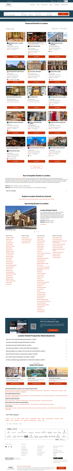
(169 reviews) (56, 77)
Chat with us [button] (9, 1)
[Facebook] (6, 447)
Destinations (32, 4)
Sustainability (39, 450)
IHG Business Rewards (41, 446)
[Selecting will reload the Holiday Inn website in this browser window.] (31, 436)
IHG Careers (23, 446)
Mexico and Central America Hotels (39, 407)
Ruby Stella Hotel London (14, 150)
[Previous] (34, 231)
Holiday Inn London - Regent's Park (58, 122)
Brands (51, 4)
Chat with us (23, 455)
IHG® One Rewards (64, 4)
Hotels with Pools (46, 390)
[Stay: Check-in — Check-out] (27, 14)
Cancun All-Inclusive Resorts (35, 395)
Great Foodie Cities (25, 390)
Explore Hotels (23, 447)
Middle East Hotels (62, 407)
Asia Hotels (14, 407)
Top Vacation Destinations (24, 404)
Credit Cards (56, 4)
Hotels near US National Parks (22, 400)
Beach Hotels (8, 395)
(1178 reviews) (15, 49)
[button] (66, 1)
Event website (43, 224)
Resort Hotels (11, 391)
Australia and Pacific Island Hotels (24, 407)
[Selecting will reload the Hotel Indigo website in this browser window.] (44, 432)
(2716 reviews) (56, 128)
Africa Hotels (8, 409)
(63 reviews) (35, 52)
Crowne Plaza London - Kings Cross (37, 147)
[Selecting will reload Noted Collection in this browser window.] (50, 432)
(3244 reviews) (15, 128)
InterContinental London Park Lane (16, 71)
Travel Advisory (39, 449)
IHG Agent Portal (24, 452)
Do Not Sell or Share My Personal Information (58, 452)
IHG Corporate (39, 454)
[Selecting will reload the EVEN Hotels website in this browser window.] (20, 436)
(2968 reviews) (15, 77)
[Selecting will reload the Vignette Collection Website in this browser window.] (31, 432)
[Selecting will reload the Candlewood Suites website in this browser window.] (63, 436)
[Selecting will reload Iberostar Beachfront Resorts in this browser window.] (9, 436)
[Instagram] (11, 447)
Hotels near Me (8, 404)
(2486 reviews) (56, 49)
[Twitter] (9, 447)
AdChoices (55, 447)
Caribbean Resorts (15, 395)
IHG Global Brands (24, 449)
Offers (38, 4)
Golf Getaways (23, 391)
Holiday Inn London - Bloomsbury (16, 122)
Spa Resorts (17, 391)
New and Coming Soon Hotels (36, 390)
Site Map (54, 454)
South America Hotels (52, 407)
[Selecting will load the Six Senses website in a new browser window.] (8, 432)
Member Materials (40, 453)
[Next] (38, 231)
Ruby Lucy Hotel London (35, 46)
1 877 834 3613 (17, 459)
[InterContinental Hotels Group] (8, 4)
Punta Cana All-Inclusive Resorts (12, 396)
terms (51, 468)
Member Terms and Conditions (58, 446)
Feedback (54, 455)
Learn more (55, 461)
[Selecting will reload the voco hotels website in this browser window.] (55, 432)
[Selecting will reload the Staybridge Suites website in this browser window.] (52, 436)
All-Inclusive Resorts (24, 395)
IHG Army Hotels (40, 447)
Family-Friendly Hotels (10, 400)
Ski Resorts (60, 390)
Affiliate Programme (24, 453)
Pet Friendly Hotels (34, 404)
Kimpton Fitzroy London (56, 71)
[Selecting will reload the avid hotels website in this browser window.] (41, 436)
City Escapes (17, 390)
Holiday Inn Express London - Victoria (36, 123)
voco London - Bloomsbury (35, 71)
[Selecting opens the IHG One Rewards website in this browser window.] (60, 440)
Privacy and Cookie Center (57, 450)
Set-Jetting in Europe (9, 390)
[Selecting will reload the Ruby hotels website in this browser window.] (59, 432)
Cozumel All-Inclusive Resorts (48, 395)
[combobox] (13, 15)
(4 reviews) (35, 77)
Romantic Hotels (54, 390)
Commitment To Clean (41, 451)
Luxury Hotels (15, 404)
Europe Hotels (8, 407)
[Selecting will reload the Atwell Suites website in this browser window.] (46, 436)
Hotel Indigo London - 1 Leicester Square (16, 44)
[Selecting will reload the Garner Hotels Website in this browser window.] (36, 436)
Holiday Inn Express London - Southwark (57, 44)
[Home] (7, 423)
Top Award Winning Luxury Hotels (46, 404)
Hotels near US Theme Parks (35, 400)
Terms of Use (55, 449)
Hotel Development (24, 450)
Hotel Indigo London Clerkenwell (58, 147)
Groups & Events (44, 4)
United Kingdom (18, 178)
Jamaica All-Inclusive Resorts (61, 395)
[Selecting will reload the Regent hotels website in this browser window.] (14, 432)
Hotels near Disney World (46, 400)
